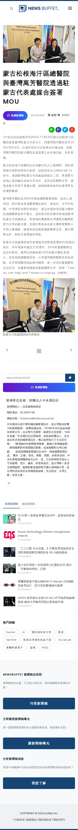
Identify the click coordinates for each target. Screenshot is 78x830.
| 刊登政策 (19, 820)
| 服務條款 (31, 820)
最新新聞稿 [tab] (28, 504)
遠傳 (32, 647)
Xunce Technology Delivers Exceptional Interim (44, 534)
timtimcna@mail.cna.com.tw (37, 418)
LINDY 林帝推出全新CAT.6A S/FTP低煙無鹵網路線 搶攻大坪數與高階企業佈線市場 (46, 600)
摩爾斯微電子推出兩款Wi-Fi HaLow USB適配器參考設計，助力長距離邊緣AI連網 (46, 583)
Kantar (10, 632)
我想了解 (39, 783)
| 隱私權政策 (44, 820)
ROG (45, 647)
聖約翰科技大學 (41, 632)
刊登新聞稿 (39, 703)
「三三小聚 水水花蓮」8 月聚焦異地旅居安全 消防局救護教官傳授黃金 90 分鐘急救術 (46, 550)
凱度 (61, 632)
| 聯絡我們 (58, 820)
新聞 (54, 115)
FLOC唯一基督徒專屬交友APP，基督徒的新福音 (46, 517)
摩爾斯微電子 (14, 647)
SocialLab (64, 639)
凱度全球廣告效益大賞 (37, 639)
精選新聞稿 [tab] (11, 504)
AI (23, 632)
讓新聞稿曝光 (39, 743)
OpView (11, 639)
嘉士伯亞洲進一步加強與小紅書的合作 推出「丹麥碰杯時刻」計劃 (45, 567)
